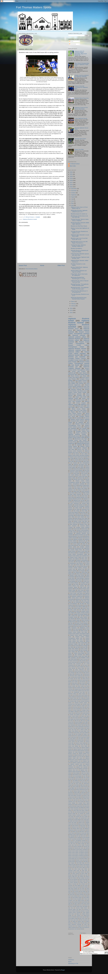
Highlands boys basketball (81, 767)
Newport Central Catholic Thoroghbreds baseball (78, 850)
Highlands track (85, 771)
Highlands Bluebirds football (30, 219)
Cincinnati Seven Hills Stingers (74, 704)
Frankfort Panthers (80, 728)
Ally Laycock (85, 665)
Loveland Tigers (86, 819)
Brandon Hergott (85, 468)
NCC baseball (82, 428)
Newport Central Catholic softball (76, 437)
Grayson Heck (71, 530)
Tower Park (87, 904)
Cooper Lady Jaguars (73, 377)
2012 (71, 312)
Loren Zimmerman (74, 503)
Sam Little (85, 647)
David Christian (76, 528)
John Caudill (71, 606)
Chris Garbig (81, 698)
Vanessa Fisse (81, 569)
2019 (71, 178)
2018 (71, 180)
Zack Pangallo (78, 925)
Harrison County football (80, 743)
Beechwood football (76, 677)
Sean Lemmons (82, 895)
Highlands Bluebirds (74, 338)
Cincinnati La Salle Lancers (76, 579)
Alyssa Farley (85, 572)
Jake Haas (72, 779)
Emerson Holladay (78, 722)
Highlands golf (72, 373)
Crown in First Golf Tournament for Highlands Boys (81, 87)
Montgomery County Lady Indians (82, 833)
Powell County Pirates (83, 879)
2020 (71, 176)
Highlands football (73, 398)
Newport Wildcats (84, 374)
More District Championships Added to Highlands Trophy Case (82, 64)
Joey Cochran (84, 473)
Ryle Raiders (71, 382)
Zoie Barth (85, 925)
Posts (71, 41)
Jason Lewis (70, 783)
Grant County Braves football (83, 737)
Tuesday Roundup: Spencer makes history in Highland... (80, 220)
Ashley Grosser (79, 573)
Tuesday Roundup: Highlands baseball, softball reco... (78, 245)
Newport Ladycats (73, 429)
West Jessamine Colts (73, 657)
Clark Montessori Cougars (79, 705)
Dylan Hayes (85, 495)
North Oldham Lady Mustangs (83, 864)
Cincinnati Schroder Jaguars (81, 702)
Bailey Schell (78, 672)
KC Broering (72, 789)
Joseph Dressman (84, 786)
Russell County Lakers (80, 889)
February (73, 303)
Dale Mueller (75, 365)
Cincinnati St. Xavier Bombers (76, 470)
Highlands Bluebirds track (75, 761)
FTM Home (71, 959)
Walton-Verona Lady (81, 916)
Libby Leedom (71, 615)
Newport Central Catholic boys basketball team (78, 555)
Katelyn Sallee (77, 792)
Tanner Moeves (79, 564)
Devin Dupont (75, 717)
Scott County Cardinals (72, 895)
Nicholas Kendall (71, 861)
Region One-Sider (79, 149)
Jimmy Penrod (78, 605)
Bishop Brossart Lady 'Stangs (81, 518)
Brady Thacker (82, 683)
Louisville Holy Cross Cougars (81, 816)
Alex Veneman (84, 513)
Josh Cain (82, 452)
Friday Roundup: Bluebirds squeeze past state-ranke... (80, 254)
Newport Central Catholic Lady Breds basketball (78, 455)
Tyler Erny (70, 907)
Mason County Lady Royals (81, 476)
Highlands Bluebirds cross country (75, 536)
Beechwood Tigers (73, 374)
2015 (71, 186)
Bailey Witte (72, 674)
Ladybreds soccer (71, 801)
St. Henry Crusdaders (77, 898)
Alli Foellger (78, 665)
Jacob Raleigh (71, 777)
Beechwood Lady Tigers (81, 438)
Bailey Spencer (86, 672)
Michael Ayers (76, 626)
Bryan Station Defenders (75, 494)
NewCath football (72, 465)
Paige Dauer (84, 870)
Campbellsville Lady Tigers (79, 692)
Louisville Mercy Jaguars (73, 818)
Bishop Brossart (77, 468)
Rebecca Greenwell (72, 883)
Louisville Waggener (77, 819)
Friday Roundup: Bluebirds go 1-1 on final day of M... (79, 291)
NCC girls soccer (72, 843)
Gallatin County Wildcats (73, 731)
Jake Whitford (75, 780)
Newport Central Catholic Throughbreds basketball (78, 855)
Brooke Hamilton (77, 687)
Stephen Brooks (81, 900)
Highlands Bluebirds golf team (75, 498)
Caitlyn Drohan (85, 687)
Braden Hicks (86, 522)
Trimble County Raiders (79, 653)
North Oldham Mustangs (74, 865)
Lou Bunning (80, 813)
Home (42, 265)
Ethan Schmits (78, 723)
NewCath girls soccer (78, 848)
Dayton (82, 716)
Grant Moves (81, 738)
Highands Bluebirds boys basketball (80, 749)
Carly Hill (74, 695)
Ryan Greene (77, 486)
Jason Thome (78, 783)
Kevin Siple (78, 797)
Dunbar (86, 719)
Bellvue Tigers (85, 677)
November (74, 190)
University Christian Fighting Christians (77, 567)
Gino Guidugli (78, 734)
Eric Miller (86, 722)
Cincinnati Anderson (85, 699)
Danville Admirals (86, 713)
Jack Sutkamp (86, 602)
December (74, 188)
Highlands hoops (83, 770)
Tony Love (81, 904)
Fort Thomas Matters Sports (33, 7)
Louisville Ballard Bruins (76, 549)
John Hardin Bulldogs (73, 474)
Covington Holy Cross (83, 711)
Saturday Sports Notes (80, 138)
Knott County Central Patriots (76, 798)
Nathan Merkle (78, 507)
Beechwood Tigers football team (76, 675)
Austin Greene (77, 671)
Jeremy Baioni (76, 785)
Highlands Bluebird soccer (82, 497)
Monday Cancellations (76, 248)
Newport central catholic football (77, 392)
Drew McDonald (84, 459)
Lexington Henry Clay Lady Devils (82, 806)
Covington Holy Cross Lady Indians (77, 410)
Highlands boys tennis (72, 768)
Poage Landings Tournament (83, 877)
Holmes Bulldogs (76, 773)
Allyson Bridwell (80, 666)
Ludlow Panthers (83, 617)
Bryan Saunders (72, 525)
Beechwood (87, 674)
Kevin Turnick (73, 609)
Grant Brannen (85, 735)
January (73, 305)
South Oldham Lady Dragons (81, 488)
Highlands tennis (79, 406)
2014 (71, 308)
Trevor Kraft (72, 906)
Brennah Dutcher (71, 686)
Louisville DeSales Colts (79, 504)
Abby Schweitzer (82, 660)
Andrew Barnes (81, 668)
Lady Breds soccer (84, 800)
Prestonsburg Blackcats (73, 880)
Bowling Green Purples (73, 681)
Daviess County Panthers (73, 716)
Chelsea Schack (73, 698)
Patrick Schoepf (75, 873)
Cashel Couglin (71, 696)
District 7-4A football (84, 717)
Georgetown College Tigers (83, 591)
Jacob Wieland (79, 777)
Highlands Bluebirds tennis (84, 759)
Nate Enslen (76, 630)
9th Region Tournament (83, 659)
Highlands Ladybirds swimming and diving (81, 762)
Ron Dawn (82, 888)
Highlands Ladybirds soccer (77, 350)
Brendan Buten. (84, 684)
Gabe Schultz (81, 590)
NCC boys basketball (78, 629)
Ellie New (77, 720)
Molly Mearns (82, 831)
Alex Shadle (80, 662)
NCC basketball (80, 552)
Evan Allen (76, 588)
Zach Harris (71, 449)
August (73, 197)
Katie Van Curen (79, 545)
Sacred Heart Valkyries (73, 512)
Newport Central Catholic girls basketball (79, 456)
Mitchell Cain (74, 831)
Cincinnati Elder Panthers (77, 421)
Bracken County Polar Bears (74, 522)
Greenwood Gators (80, 740)
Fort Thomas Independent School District (81, 726)
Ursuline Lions (71, 569)
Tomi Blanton (75, 904)
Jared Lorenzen (84, 782)
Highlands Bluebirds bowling (77, 434)
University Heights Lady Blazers (75, 909)
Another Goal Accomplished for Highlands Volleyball (82, 76)
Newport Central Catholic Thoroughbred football (78, 633)
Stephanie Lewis (72, 489)
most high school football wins (83, 927)
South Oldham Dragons (77, 897)
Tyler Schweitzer (78, 654)
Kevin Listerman (85, 501)
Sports (69, 961)
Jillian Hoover (83, 785)
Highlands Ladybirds (74, 471)
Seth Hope (78, 561)
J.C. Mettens (83, 774)
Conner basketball (76, 708)
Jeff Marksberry (73, 603)
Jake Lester (83, 779)
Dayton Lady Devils (81, 396)
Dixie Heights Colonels (81, 380)
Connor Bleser (85, 708)
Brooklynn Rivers (83, 524)
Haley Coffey (71, 461)
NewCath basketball (77, 846)
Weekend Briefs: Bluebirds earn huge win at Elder (79, 271)
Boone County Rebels (79, 409)
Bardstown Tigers (79, 674)
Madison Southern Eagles (74, 620)
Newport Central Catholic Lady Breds (77, 632)
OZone (73, 867)
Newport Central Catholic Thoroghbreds (80, 849)
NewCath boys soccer (78, 479)
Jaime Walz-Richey (76, 501)
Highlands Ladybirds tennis (76, 764)
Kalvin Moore (71, 545)
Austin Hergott (80, 516)
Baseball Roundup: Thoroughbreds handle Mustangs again (79, 285)
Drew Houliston (75, 459)
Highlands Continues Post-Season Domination (81, 108)
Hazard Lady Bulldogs (73, 746)
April (72, 205)
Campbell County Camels (75, 360)
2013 (71, 310)
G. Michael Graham (75, 163)
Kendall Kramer (77, 608)
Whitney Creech (82, 382)
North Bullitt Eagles (81, 862)
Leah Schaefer (73, 462)
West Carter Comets (83, 918)
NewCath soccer (80, 399)
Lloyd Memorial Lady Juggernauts (81, 548)
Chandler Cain (86, 696)
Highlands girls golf (82, 540)
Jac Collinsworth (77, 602)
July (72, 199)
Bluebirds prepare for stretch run (79, 213)
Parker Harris (84, 558)
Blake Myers (75, 680)
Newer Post (23, 265)
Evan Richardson (71, 725)
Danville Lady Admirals (75, 714)
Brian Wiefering (73, 524)
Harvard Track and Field (82, 744)
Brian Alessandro (80, 576)
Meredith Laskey (80, 624)
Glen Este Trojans (76, 735)
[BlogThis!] (45, 217)
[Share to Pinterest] (50, 217)
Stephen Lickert (81, 489)
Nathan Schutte (81, 843)
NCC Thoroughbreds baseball (79, 840)
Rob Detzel (85, 885)
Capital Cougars (82, 693)
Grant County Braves (72, 737)
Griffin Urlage (73, 531)
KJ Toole (70, 791)
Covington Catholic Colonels (77, 358)
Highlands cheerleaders (83, 768)
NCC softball (84, 453)
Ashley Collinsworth (79, 669)
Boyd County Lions (79, 458)
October (73, 192)
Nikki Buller (86, 861)
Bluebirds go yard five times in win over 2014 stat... (79, 216)
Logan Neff (80, 615)
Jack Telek (85, 776)
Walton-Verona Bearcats (75, 394)
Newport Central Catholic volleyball (80, 419)
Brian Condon (81, 686)
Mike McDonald (71, 552)
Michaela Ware (81, 477)
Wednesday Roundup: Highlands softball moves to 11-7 (79, 211)
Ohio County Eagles (81, 867)
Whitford (74, 921)
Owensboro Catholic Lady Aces (75, 644)
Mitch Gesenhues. (72, 627)
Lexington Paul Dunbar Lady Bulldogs (77, 807)
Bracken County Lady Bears (80, 521)
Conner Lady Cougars (79, 371)
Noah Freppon (71, 862)
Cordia (69, 710)
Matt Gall (79, 621)
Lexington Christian (77, 804)
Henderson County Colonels (74, 747)
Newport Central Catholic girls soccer (78, 557)
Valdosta (78, 913)
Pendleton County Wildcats (82, 560)
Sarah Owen (82, 512)
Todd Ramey (80, 651)
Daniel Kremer (78, 713)
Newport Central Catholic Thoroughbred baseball (78, 852)
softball (81, 928)
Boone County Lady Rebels (78, 376)
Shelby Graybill (85, 561)
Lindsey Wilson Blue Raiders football (80, 810)
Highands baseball (71, 750)
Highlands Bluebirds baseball (78, 322)
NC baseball (78, 418)
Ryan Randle (83, 891)
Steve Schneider (84, 650)
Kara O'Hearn (85, 791)
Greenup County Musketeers (83, 530)
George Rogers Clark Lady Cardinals (80, 732)
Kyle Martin (82, 609)
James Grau (82, 780)
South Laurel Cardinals (73, 650)
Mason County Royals (83, 551)
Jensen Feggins (76, 543)
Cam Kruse (70, 689)
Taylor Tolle (76, 903)
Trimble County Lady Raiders (82, 906)
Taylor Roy (70, 903)
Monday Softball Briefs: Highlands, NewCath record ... (79, 268)
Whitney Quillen (77, 922)
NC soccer (86, 418)
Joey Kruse (85, 605)
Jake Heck (77, 779)
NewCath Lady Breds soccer (80, 464)
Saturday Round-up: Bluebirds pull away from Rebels (79, 251)
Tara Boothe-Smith (76, 901)
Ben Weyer (78, 492)
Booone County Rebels (83, 680)
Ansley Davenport (85, 491)
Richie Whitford (78, 885)
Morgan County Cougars (74, 834)
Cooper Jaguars (82, 373)
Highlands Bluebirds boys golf (81, 534)
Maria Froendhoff (85, 620)
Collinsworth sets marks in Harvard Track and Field (79, 281)
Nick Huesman (79, 861)
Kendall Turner (86, 608)
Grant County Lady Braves (76, 593)
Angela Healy (71, 573)
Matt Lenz (85, 621)
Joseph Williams (71, 788)
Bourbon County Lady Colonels (77, 575)
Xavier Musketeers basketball (74, 924)
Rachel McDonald (74, 882)
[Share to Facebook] (48, 217)
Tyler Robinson (84, 566)
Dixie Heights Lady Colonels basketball (75, 719)
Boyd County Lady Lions (73, 519)
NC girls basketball (85, 837)
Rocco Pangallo (84, 645)
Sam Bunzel (78, 647)
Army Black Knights (80, 515)
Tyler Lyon (76, 566)
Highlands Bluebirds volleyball (77, 348)
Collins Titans (77, 495)
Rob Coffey (84, 510)
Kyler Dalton (76, 611)
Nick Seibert (77, 509)
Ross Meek (70, 647)
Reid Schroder (82, 883)
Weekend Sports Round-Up (81, 98)
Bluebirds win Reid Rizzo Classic (79, 226)
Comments (73, 44)
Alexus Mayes (80, 467)
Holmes (69, 773)
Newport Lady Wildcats (73, 558)
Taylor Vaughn (71, 651)
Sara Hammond (79, 892)
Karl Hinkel (70, 792)
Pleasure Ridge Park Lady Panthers (75, 876)
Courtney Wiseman (74, 582)
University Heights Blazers (81, 907)
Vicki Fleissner (77, 915)
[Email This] (44, 217)
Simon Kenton (84, 648)
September (74, 194)
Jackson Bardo (81, 542)
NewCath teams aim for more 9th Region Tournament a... (79, 242)
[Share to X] (47, 217)
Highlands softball (73, 352)
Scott (87, 894)
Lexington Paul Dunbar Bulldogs (80, 614)
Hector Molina (84, 746)
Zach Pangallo (82, 570)
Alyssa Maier (71, 515)
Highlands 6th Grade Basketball (75, 752)
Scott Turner (71, 561)
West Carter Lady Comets (73, 919)
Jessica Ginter (76, 473)
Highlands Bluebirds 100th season (81, 755)
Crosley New (70, 713)
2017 (71, 182)
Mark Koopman (75, 825)
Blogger (63, 970)
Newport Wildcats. (84, 858)
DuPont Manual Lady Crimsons (76, 585)
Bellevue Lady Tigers (82, 449)
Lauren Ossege (80, 801)
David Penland (84, 584)
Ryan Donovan (76, 891)
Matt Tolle (70, 623)
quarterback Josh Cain (74, 928)
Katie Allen (83, 792)
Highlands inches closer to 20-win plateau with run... (79, 208)
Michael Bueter (84, 626)
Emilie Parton (71, 497)
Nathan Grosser (84, 630)
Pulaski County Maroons (84, 880)
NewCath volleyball (76, 389)
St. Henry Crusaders (83, 407)
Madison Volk (81, 822)
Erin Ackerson (71, 723)
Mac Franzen (76, 453)
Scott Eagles (81, 465)
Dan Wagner (71, 411)
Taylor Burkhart (85, 901)
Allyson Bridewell (71, 666)
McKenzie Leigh (71, 624)
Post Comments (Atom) (31, 268)
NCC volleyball (82, 411)
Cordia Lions (86, 581)
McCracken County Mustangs (81, 623)
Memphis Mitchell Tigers (77, 828)
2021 (71, 174)
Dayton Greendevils (81, 432)
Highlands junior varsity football (82, 599)
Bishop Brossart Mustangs (82, 388)
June (72, 201)
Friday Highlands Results (81, 118)
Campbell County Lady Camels (77, 440)
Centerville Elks (79, 696)
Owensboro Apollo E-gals (73, 870)
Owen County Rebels (83, 642)
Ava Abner (72, 492)
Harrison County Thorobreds (75, 451)
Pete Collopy (76, 510)
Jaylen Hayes (86, 461)
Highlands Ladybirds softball (77, 337)
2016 (71, 184)
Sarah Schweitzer (80, 894)
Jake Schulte (78, 461)
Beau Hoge (70, 458)
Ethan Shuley (85, 723)
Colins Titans (82, 707)
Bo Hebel (87, 573)
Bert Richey (78, 678)
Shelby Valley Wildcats (73, 648)
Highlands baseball (74, 355)
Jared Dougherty (76, 782)
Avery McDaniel (71, 672)
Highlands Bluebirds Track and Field (75, 756)
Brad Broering (82, 681)
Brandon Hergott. (75, 684)
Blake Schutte (86, 492)
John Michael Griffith (80, 606)
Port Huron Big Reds (74, 879)
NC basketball (78, 444)
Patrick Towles (71, 560)
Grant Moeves (73, 738)
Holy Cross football (72, 542)
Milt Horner (83, 830)
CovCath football (76, 710)
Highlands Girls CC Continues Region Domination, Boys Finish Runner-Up (81, 53)
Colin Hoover (75, 707)
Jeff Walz (82, 603)
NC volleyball (79, 422)
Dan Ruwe (76, 584)
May (72, 203)
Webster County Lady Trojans (81, 656)
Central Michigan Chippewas (82, 578)
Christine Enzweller (76, 699)
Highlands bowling (73, 404)
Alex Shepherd (76, 572)
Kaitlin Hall (84, 543)
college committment (72, 927)
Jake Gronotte (86, 777)
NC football (78, 837)
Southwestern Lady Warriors (76, 563)
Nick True (75, 485)
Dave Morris (84, 714)
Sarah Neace (72, 894)
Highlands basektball (78, 539)
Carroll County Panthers (83, 695)
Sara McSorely (86, 892)
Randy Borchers (83, 882)
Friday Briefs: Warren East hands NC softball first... (79, 274)
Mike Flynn (77, 830)
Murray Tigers (83, 834)
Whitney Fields (81, 921)
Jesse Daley (84, 436)
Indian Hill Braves (76, 774)
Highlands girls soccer (73, 436)
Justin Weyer (86, 788)
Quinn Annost (76, 645)
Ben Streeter (70, 678)
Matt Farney (72, 621)
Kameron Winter (77, 791)
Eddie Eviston (85, 528)
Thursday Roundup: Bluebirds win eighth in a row (79, 232)
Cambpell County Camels (79, 689)
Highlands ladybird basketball (74, 771)
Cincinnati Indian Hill (74, 701)
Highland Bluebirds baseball (82, 750)
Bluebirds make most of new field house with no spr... (79, 239)
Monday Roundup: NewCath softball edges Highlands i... (80, 223)
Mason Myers (83, 825)
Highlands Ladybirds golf (77, 596)
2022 (71, 172)
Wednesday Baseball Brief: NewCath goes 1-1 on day (78, 278)
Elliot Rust (83, 720)
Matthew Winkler (72, 477)
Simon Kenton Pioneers (75, 413)
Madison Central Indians (82, 618)
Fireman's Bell (80, 725)
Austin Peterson (85, 671)
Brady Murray (74, 683)
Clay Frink (79, 581)
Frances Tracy (73, 728)
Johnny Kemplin (75, 786)
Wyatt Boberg (85, 922)
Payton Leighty (84, 873)
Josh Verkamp (79, 788)
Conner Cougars (81, 403)
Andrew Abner (76, 491)
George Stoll (70, 734)
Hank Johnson (80, 741)
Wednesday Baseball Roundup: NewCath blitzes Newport (79, 298)
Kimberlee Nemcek (85, 797)
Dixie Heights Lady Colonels (75, 383)
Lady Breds (75, 800)
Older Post (61, 265)
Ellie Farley (70, 720)
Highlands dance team (73, 770)
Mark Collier (73, 166)
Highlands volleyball (78, 335)
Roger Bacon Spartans (73, 888)
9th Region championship (73, 660)
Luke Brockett (71, 618)
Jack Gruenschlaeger (77, 776)
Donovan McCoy (72, 441)
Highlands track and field (79, 500)
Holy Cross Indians (74, 600)
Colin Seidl (86, 470)
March (73, 301)
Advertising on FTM (73, 963)
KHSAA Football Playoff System (82, 789)
